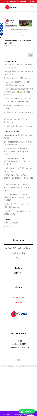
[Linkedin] (1, 30)
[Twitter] (1, 27)
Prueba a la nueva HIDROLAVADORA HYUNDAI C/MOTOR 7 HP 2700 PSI (18, 187)
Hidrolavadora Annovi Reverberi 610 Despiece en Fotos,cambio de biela (18, 177)
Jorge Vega (7, 174)
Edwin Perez (8, 158)
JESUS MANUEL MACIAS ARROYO (14, 148)
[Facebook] (1, 24)
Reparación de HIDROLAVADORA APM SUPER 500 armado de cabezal (16, 83)
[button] (27, 411)
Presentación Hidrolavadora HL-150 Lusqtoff (18, 126)
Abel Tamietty (8, 184)
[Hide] (1, 37)
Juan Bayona (8, 168)
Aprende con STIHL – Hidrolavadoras (16, 205)
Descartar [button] (30, 414)
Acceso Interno (18, 333)
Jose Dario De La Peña (11, 204)
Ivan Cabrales (8, 194)
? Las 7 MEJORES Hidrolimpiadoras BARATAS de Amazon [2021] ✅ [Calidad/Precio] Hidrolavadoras (18, 91)
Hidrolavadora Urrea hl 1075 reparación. (17, 78)
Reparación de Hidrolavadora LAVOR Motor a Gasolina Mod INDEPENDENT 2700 (18, 100)
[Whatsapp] (1, 34)
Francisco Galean (9, 135)
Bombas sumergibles (11, 222)
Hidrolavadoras (9, 226)
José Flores (7, 141)
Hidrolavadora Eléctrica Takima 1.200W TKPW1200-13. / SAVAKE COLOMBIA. (17, 197)
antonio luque (8, 211)
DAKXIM (7, 45)
